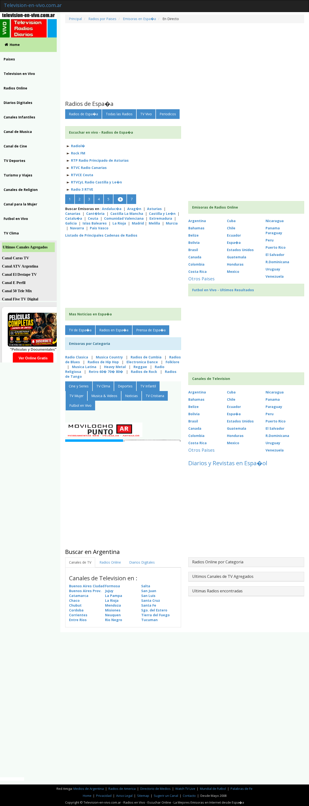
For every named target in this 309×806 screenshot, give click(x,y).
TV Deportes (14, 160)
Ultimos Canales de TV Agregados (222, 576)
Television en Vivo (19, 73)
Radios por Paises (101, 18)
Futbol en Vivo (16, 218)
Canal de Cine (15, 146)
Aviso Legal (124, 795)
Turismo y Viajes (18, 175)
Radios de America (122, 788)
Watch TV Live (185, 788)
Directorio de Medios (155, 788)
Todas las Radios (119, 114)
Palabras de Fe (242, 788)
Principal (75, 18)
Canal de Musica (18, 131)
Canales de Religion (21, 189)
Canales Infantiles (19, 117)
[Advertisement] (184, 62)
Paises (9, 59)
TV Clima (11, 233)
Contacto (189, 795)
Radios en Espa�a (113, 330)
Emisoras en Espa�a (139, 18)
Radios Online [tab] (110, 562)
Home (15, 44)
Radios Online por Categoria (217, 562)
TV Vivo (146, 114)
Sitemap (143, 795)
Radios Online (15, 88)
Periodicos (168, 114)
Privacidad (104, 795)
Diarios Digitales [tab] (142, 562)
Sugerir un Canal (166, 795)
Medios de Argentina (89, 788)
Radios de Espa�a (83, 114)
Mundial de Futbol (213, 788)
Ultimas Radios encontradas (217, 591)
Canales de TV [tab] (80, 562)
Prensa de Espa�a (151, 330)
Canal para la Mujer (20, 204)
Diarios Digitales (18, 102)
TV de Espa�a (80, 330)
